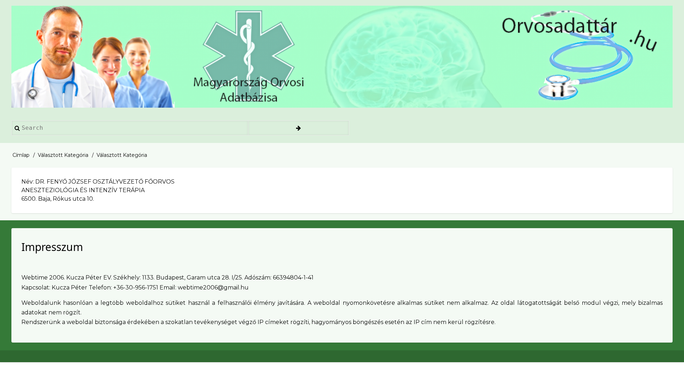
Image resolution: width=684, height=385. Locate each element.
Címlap (21, 155)
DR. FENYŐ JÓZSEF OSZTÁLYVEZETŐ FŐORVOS (105, 181)
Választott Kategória (63, 155)
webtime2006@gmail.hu (213, 287)
